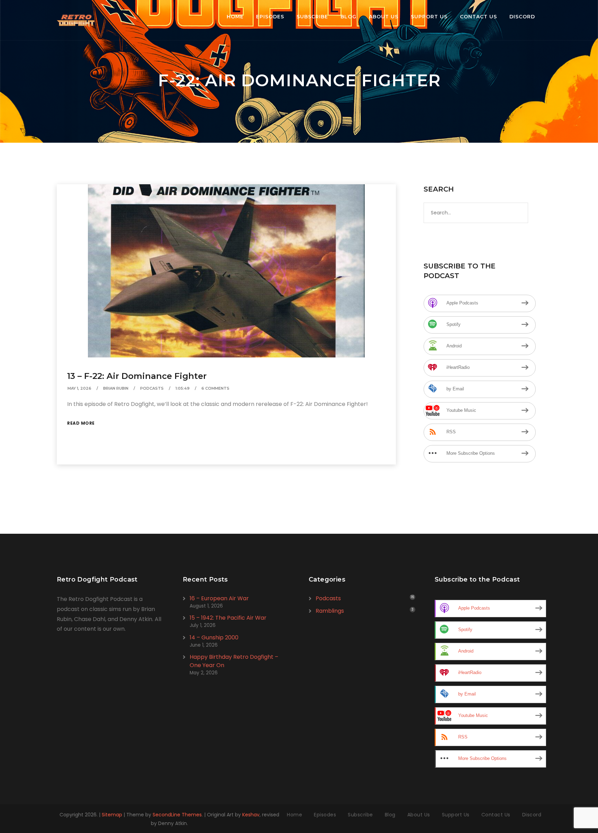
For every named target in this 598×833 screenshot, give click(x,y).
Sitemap (112, 814)
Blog (348, 17)
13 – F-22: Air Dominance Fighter (137, 376)
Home (235, 17)
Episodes (270, 17)
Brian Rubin (115, 388)
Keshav (251, 814)
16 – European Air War (219, 598)
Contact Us (478, 17)
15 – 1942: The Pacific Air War (228, 618)
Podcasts (152, 388)
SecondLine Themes (177, 814)
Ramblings (330, 611)
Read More (81, 423)
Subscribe (312, 17)
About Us (383, 17)
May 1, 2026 (79, 388)
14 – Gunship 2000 (214, 637)
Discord (522, 17)
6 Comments (215, 388)
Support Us (429, 17)
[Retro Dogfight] (75, 20)
